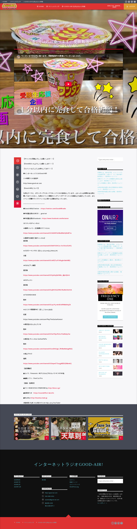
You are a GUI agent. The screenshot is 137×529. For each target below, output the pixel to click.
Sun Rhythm (104, 366)
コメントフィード (75, 484)
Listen (132, 6)
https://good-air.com (51, 493)
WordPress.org (74, 487)
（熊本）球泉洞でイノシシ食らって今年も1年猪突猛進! (105, 431)
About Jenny (104, 330)
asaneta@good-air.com (52, 500)
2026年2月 (17, 484)
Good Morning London (105, 345)
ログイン (72, 480)
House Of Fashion (103, 373)
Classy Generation (104, 353)
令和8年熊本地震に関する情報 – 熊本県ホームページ (109, 272)
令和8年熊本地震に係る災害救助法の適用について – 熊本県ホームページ (110, 266)
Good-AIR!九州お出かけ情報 (34, 1)
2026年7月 (17, 482)
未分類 (44, 480)
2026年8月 (17, 480)
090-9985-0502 (49, 496)
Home (5, 1)
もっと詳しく (101, 503)
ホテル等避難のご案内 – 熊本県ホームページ (110, 261)
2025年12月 (17, 487)
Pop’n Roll (103, 360)
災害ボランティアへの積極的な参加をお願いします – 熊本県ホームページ (110, 254)
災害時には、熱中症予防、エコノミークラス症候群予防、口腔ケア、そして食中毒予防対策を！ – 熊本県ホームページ (109, 174)
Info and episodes (110, 317)
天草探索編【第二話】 (69, 429)
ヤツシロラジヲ (16, 1)
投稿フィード (73, 482)
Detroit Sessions (102, 337)
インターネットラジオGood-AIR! (68, 464)
